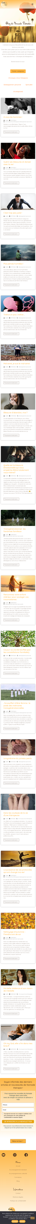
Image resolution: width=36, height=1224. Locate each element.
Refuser (22, 1221)
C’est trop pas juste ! (12, 213)
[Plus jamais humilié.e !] (18, 253)
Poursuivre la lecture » (11, 132)
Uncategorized (18, 91)
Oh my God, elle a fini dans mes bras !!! (17, 1044)
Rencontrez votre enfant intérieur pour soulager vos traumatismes (15, 597)
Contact (18, 1193)
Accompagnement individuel (18, 1170)
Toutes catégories (18, 71)
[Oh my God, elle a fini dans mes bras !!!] (18, 1032)
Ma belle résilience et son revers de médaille (18, 989)
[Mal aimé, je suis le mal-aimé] (18, 352)
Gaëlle (6, 120)
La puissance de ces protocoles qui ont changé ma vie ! (17, 871)
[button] (32, 4)
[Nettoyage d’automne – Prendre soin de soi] (18, 921)
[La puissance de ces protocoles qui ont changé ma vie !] (18, 859)
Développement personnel (12, 85)
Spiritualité (29, 85)
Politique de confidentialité (18, 1201)
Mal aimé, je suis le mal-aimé (16, 363)
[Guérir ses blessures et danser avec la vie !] (18, 151)
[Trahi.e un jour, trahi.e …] (18, 304)
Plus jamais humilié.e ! (13, 263)
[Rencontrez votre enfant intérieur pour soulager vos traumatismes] (18, 584)
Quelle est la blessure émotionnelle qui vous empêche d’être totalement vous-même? (16, 469)
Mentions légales (18, 1197)
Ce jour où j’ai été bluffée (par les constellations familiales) (17, 650)
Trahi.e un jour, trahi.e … (14, 314)
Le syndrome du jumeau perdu (17, 758)
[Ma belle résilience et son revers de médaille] (18, 977)
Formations (18, 1177)
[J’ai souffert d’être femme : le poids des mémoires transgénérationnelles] (18, 692)
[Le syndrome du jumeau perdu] (18, 747)
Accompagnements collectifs (18, 1173)
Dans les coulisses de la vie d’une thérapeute (15, 814)
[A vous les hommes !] (18, 106)
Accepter (14, 1221)
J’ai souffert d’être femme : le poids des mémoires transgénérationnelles (16, 705)
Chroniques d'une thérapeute (18, 78)
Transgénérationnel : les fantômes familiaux (14, 530)
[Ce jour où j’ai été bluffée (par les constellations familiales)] (18, 639)
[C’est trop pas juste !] (18, 202)
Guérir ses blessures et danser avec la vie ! (17, 163)
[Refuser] (32, 1218)
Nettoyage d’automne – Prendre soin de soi (14, 933)
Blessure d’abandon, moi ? (15, 412)
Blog (18, 1181)
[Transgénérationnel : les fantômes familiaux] (18, 518)
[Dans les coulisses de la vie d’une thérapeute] (18, 802)
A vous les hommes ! (12, 117)
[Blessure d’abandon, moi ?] (18, 402)
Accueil (18, 1166)
